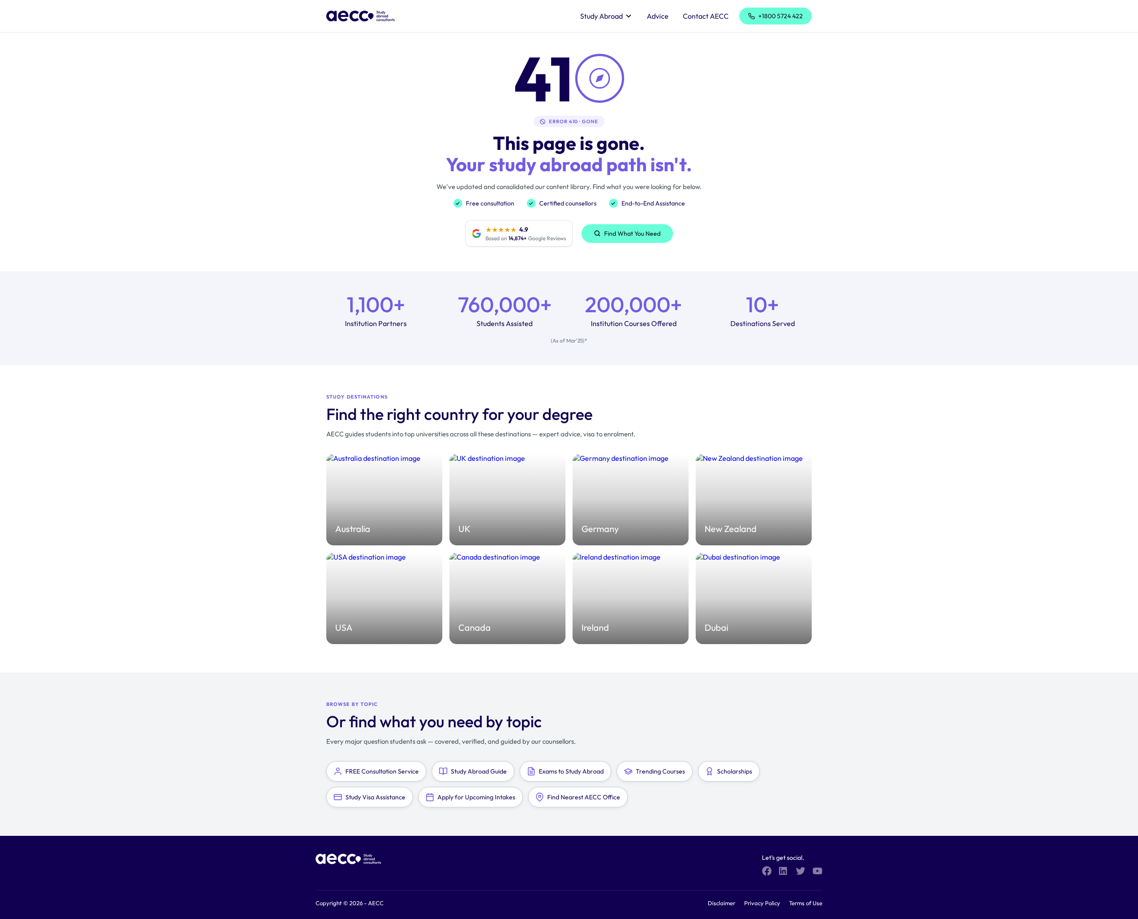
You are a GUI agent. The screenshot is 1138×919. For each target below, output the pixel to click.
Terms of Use (805, 903)
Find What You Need (632, 234)
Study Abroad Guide (479, 771)
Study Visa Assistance (375, 797)
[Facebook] (767, 871)
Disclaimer (721, 903)
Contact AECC (706, 16)
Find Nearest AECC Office (583, 797)
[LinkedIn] (784, 871)
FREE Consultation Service (382, 771)
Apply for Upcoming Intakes (476, 797)
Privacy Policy (762, 903)
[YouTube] (817, 871)
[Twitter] (800, 871)
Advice (658, 16)
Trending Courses (660, 771)
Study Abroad (601, 16)
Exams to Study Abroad (571, 771)
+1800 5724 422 (780, 16)
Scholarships (734, 771)
